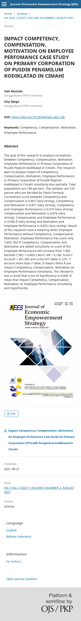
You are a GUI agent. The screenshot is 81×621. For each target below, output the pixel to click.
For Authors (13, 561)
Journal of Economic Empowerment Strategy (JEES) (44, 4)
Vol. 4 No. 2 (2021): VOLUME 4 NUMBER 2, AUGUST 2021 (39, 18)
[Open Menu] (4, 4)
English (11, 530)
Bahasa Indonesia (18, 536)
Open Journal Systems (21, 579)
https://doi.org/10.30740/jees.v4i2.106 (38, 117)
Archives (22, 14)
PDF (13, 414)
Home (8, 14)
